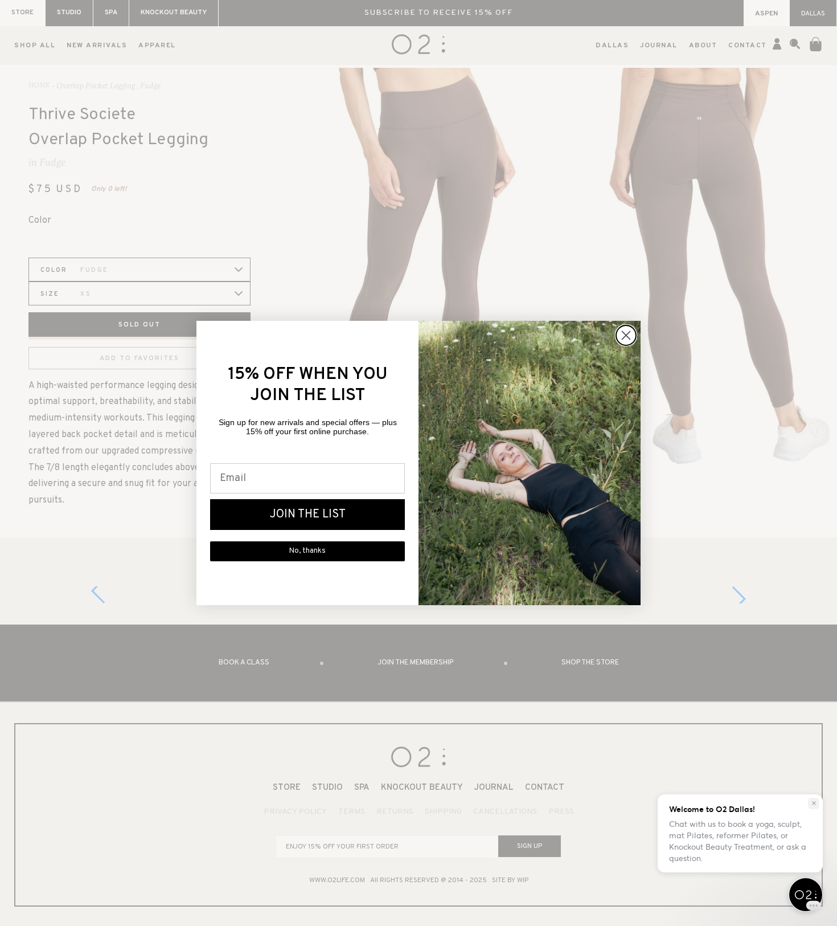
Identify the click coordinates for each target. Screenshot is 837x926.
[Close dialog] (626, 335)
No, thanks (307, 551)
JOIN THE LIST (308, 514)
